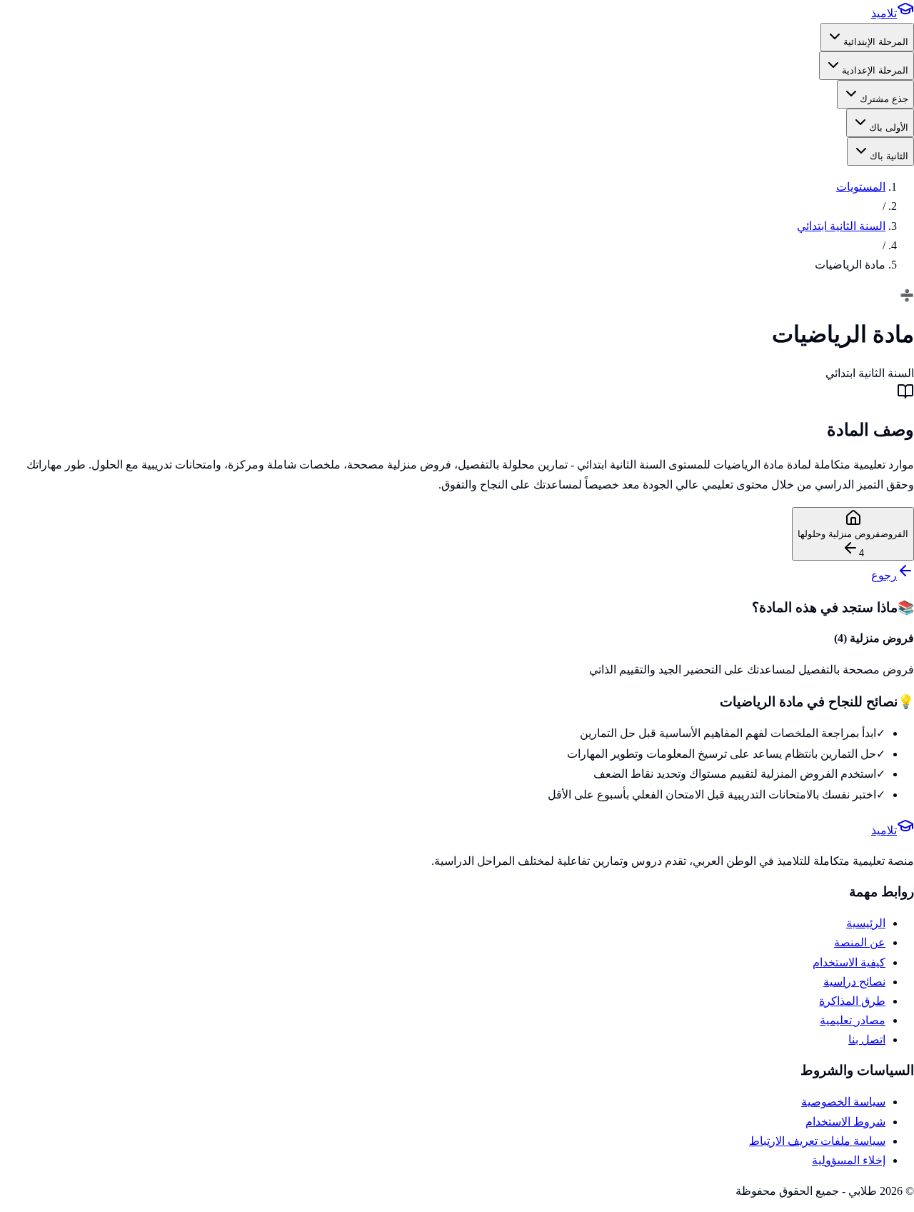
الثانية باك (889, 156)
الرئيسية (865, 923)
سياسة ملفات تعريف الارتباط (817, 1141)
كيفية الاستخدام (849, 962)
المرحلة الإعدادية (875, 70)
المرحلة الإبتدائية (875, 41)
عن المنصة (859, 942)
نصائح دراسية (854, 982)
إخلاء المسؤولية (848, 1160)
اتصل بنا (866, 1039)
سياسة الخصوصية (843, 1102)
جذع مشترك (884, 99)
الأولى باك (888, 127)
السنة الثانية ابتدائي (841, 226)
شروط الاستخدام (845, 1122)
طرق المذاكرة (852, 1001)
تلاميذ (884, 13)
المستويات (860, 187)
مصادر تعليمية (852, 1020)
